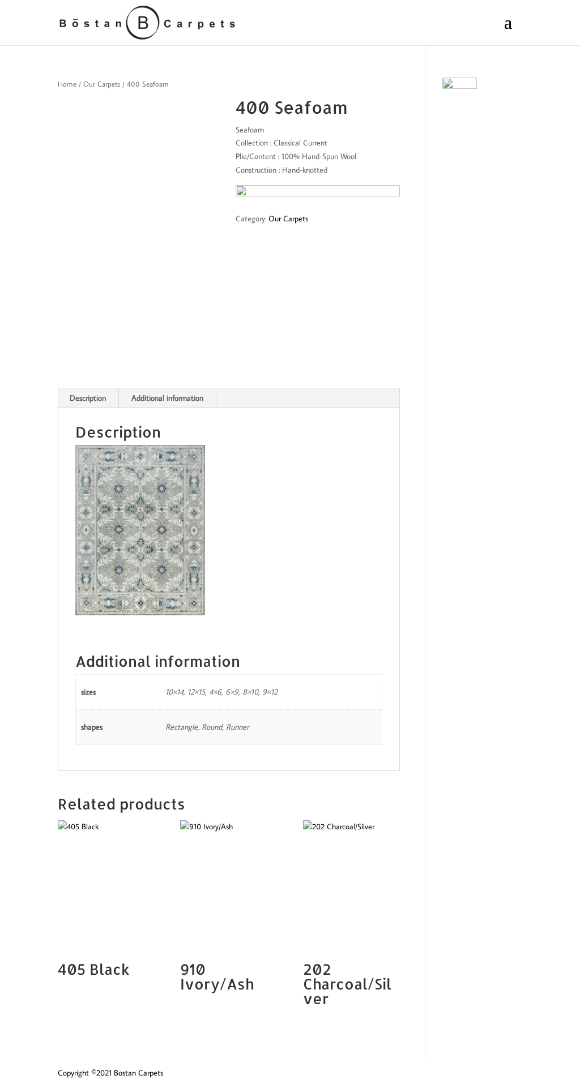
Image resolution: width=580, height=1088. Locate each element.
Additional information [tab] (167, 398)
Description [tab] (88, 398)
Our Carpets (101, 83)
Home (67, 83)
